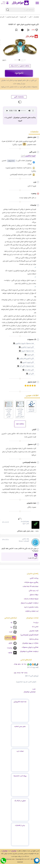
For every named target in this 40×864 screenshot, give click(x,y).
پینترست (9, 648)
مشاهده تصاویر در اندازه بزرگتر (20, 66)
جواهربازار (36, 17)
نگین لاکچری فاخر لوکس (26, 358)
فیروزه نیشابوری (28, 156)
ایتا (11, 627)
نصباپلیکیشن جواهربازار (29, 690)
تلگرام (10, 643)
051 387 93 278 (20, 673)
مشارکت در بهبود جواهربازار (30, 643)
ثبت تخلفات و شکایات (31, 611)
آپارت (10, 632)
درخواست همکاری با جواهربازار (29, 651)
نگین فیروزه (23, 17)
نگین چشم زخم (29, 370)
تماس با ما (35, 626)
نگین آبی (31, 373)
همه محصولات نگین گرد (27, 366)
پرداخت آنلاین (34, 578)
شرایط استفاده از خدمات (31, 599)
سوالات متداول (34, 594)
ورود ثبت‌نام (3, 2)
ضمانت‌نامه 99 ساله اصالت (30, 586)
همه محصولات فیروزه (27, 351)
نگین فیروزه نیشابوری (12, 17)
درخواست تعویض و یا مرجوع (29, 603)
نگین (30, 17)
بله (11, 622)
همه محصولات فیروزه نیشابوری (24, 343)
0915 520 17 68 (20, 664)
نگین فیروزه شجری (28, 362)
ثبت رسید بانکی (33, 590)
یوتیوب (10, 652)
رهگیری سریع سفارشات (31, 582)
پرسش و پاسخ (34, 639)
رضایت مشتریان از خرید (31, 607)
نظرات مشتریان (33, 631)
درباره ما (36, 622)
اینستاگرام (8, 637)
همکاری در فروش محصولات (30, 647)
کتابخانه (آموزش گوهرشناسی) (29, 635)
